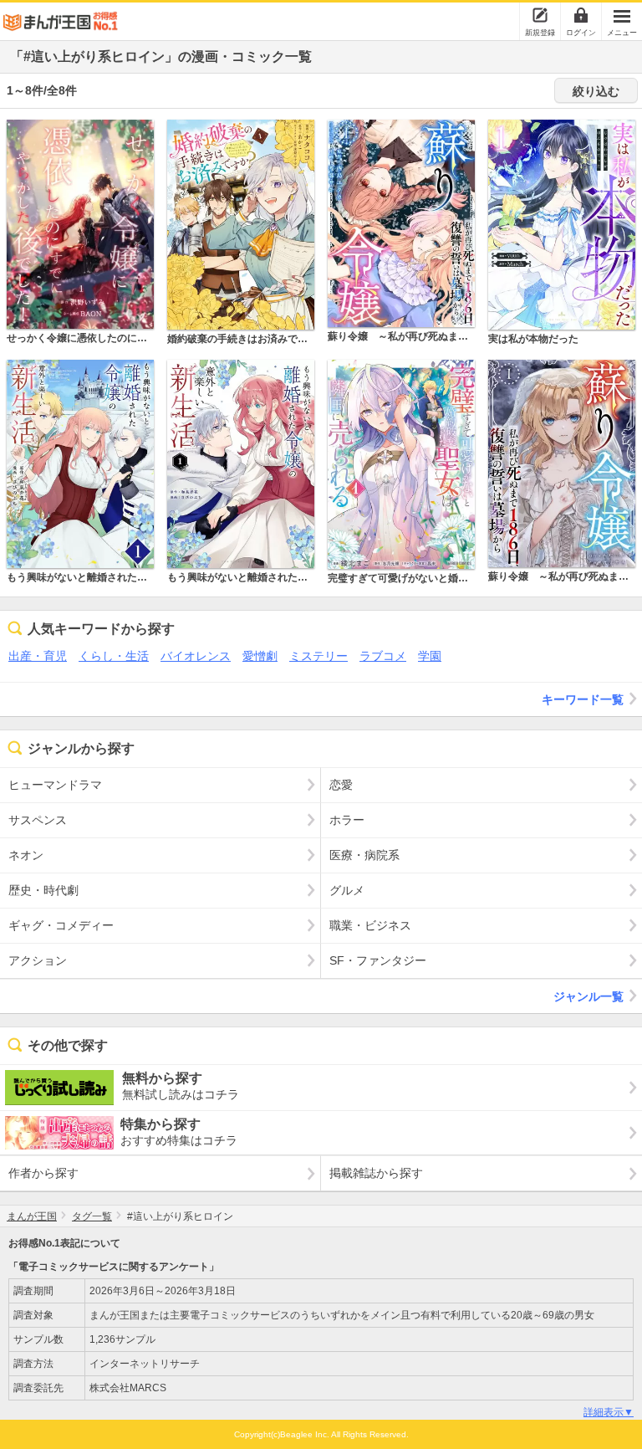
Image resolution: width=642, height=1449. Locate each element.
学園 (429, 656)
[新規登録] (540, 15)
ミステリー (318, 656)
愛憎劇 (260, 656)
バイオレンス (195, 656)
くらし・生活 (114, 656)
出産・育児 (37, 656)
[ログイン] (581, 15)
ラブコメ (382, 656)
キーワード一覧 (583, 699)
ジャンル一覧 (588, 996)
